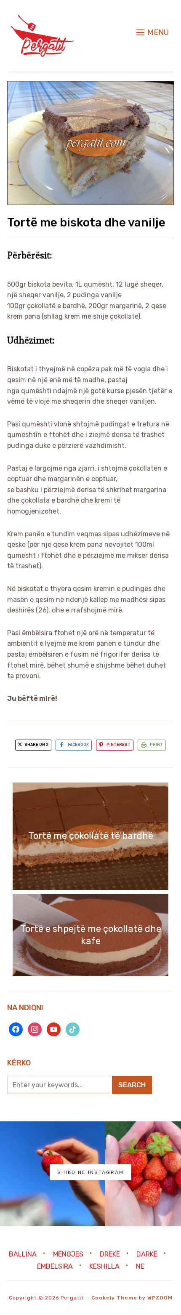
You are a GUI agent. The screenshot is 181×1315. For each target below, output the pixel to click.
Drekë (110, 1254)
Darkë (146, 1254)
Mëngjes (68, 1254)
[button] (152, 32)
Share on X (36, 745)
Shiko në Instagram (90, 1172)
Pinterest (118, 745)
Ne (140, 1266)
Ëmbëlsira (55, 1266)
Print (156, 745)
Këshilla (104, 1266)
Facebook (78, 745)
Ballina (23, 1254)
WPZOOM (160, 1298)
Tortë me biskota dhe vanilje (86, 222)
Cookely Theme (114, 1298)
